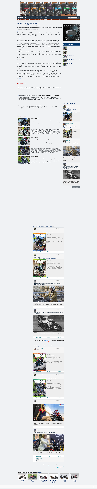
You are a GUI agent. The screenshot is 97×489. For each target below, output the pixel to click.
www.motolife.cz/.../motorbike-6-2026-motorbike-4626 (46, 258)
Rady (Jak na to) (40, 19)
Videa (54, 19)
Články (36, 17)
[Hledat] (78, 17)
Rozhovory (50, 19)
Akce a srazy (20, 19)
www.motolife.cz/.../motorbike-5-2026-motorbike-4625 (46, 352)
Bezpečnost (25, 19)
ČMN (29, 19)
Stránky (46, 17)
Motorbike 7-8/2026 (71, 47)
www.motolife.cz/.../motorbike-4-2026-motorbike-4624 (46, 378)
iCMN (22, 21)
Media (41, 17)
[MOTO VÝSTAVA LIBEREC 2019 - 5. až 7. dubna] (39, 109)
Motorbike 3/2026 (70, 63)
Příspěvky (32, 17)
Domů (19, 21)
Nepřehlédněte (34, 19)
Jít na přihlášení (59, 343)
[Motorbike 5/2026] (39, 141)
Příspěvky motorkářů (69, 103)
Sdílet (49, 251)
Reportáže (45, 19)
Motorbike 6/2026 (70, 51)
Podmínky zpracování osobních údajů (43, 486)
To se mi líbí (39, 251)
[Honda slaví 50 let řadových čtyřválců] (39, 90)
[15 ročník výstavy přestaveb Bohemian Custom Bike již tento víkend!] (39, 99)
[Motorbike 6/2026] (39, 131)
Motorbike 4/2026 (70, 59)
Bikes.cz (40, 472)
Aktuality (25, 21)
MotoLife (22, 1)
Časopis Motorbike (69, 106)
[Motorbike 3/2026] (39, 160)
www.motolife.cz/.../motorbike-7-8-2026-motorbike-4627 (46, 232)
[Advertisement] (71, 84)
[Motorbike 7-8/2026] (39, 122)
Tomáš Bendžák (39, 458)
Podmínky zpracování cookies (54, 486)
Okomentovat (58, 251)
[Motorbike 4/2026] (39, 150)
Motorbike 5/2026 (70, 55)
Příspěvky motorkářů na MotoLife (43, 226)
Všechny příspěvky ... (75, 187)
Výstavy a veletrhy (59, 19)
